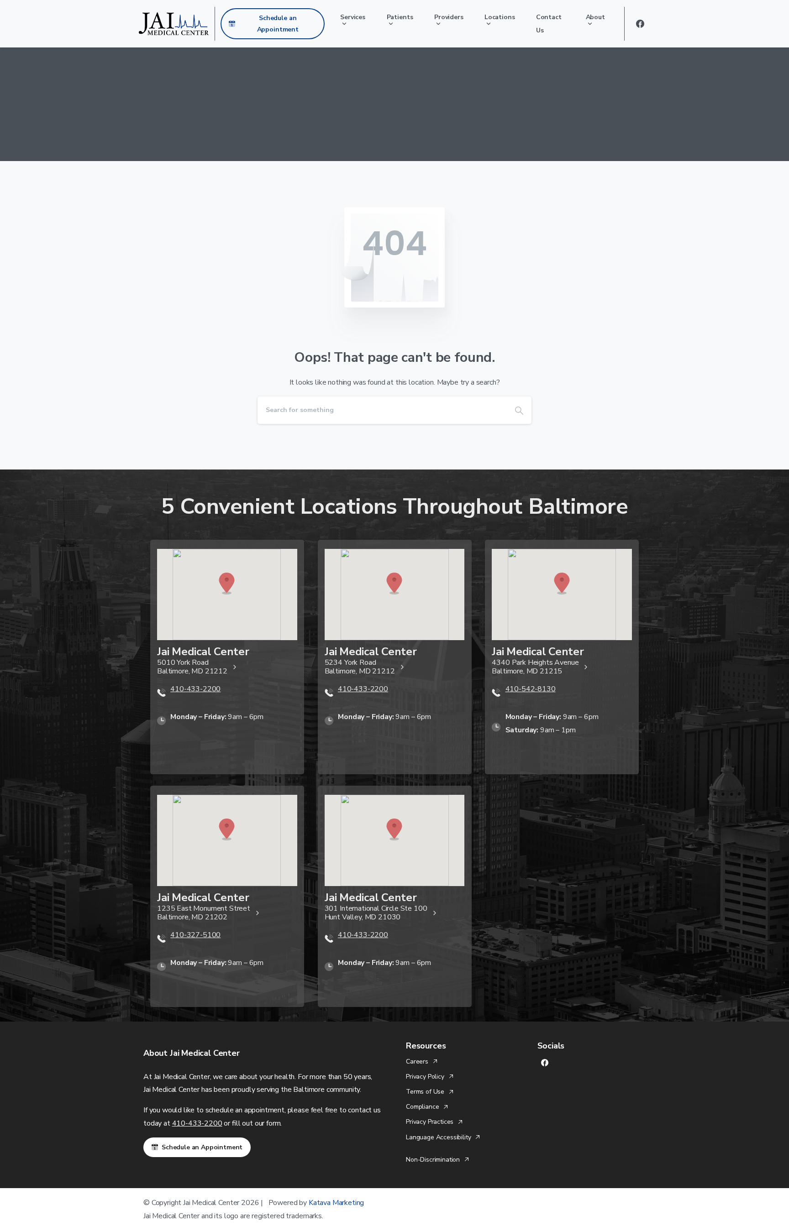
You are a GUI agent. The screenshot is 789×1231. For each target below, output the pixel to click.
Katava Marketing (336, 1203)
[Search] (519, 410)
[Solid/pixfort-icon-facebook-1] (544, 1062)
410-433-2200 (197, 1123)
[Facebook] (640, 24)
